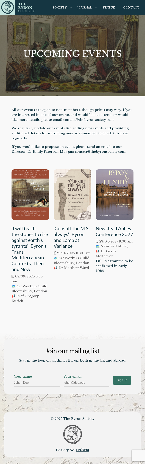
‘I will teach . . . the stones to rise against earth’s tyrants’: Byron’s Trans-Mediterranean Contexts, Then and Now (30, 248)
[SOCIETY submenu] (71, 8)
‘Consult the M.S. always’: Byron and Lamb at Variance (71, 237)
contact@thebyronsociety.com (88, 120)
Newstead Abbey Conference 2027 (114, 231)
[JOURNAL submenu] (96, 8)
